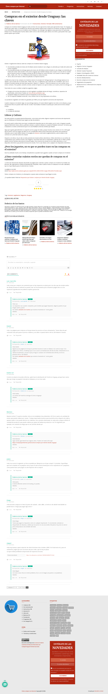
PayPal (79, 64)
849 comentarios (57, 24)
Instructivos (80, 6)
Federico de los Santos (13, 24)
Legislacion (17, 195)
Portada (48, 24)
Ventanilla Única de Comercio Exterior (87, 75)
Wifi (57, 635)
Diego (22, 518)
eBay (59, 613)
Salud (51, 630)
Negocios (23, 195)
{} (29, 267)
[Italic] (11, 268)
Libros (25, 613)
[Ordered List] (18, 268)
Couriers (65, 610)
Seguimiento (58, 630)
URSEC (68, 633)
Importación (60, 615)
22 (24, 587)
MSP (69, 623)
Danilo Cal (23, 391)
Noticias (90, 6)
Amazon (59, 605)
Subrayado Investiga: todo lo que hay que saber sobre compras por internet (28, 240)
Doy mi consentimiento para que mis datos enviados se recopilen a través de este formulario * (62, 670)
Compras (99, 6)
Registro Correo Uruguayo (84, 66)
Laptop (67, 618)
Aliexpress (53, 605)
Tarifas (69, 630)
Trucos (52, 633)
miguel (22, 568)
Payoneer (70, 625)
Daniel (22, 344)
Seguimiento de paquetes (84, 82)
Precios (63, 628)
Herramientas (27, 607)
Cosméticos (58, 610)
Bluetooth (65, 605)
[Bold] (8, 268)
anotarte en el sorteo (24, 309)
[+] (32, 267)
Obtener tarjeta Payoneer (84, 71)
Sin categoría (27, 621)
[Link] (27, 268)
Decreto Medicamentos (83, 78)
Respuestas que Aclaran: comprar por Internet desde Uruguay (37, 177)
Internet (43, 24)
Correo (52, 610)
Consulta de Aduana (82, 68)
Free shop (53, 615)
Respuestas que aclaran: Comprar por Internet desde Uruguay (12, 239)
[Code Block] (25, 268)
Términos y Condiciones (29, 633)
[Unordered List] (20, 268)
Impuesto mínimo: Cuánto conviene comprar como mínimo (64, 239)
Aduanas (37, 133)
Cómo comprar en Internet (29, 691)
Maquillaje (63, 623)
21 (20, 587)
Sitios (64, 630)
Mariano (23, 436)
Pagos (64, 625)
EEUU (63, 613)
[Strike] (15, 268)
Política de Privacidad (29, 631)
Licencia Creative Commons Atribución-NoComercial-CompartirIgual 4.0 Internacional (33, 644)
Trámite (57, 633)
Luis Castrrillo (24, 301)
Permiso (57, 628)
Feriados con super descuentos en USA (45, 238)
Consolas (71, 607)
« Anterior (10, 587)
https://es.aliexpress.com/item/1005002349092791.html (40, 555)
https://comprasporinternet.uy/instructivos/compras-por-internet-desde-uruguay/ (34, 442)
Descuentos (53, 613)
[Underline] (13, 268)
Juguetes (61, 618)
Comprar (59, 607)
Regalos (68, 628)
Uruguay (29, 195)
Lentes (59, 620)
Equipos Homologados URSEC (85, 73)
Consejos (65, 607)
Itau (57, 618)
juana (22, 479)
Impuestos (67, 615)
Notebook (59, 625)
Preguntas (70, 6)
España (68, 613)
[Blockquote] (22, 268)
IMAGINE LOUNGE (98, 691)
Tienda (60, 6)
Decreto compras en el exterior (86, 80)
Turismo (63, 633)
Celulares (52, 607)
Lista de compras (54, 623)
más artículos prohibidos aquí (37, 93)
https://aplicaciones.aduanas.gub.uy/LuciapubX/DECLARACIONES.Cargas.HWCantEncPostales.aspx (35, 171)
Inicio (6, 12)
